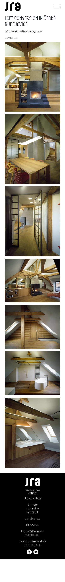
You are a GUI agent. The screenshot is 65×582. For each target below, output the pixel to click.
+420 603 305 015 (32, 544)
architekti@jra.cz (32, 518)
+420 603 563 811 (32, 534)
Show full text (11, 37)
